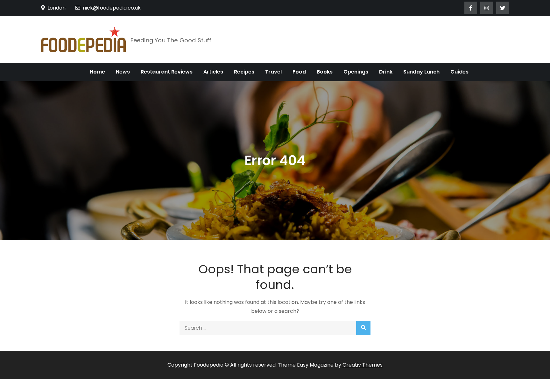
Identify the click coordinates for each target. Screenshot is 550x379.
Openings (355, 71)
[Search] (363, 328)
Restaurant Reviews (167, 71)
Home (97, 71)
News (123, 71)
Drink (385, 71)
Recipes (244, 71)
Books (325, 71)
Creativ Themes (362, 364)
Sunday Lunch (421, 71)
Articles (213, 71)
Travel (273, 71)
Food (299, 71)
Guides (459, 71)
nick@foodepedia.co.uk (112, 7)
